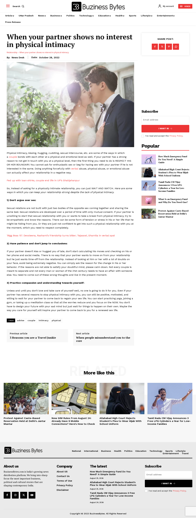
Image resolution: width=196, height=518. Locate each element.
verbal (74, 168)
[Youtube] (32, 495)
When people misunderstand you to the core (103, 339)
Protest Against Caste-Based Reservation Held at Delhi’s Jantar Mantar (173, 213)
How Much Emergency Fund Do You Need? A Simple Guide (172, 159)
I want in (163, 128)
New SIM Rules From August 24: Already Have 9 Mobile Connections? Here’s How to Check (73, 421)
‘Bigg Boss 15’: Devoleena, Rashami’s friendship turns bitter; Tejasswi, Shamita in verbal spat (61, 235)
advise (20, 320)
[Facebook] (155, 47)
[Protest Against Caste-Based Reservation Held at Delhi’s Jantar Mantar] (148, 214)
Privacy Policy (176, 136)
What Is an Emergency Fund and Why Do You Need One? (173, 201)
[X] (162, 47)
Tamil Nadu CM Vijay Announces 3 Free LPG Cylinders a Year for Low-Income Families (171, 186)
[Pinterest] (169, 47)
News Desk (18, 57)
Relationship (12, 52)
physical (56, 320)
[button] (19, 6)
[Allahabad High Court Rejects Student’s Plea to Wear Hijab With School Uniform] (148, 172)
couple (13, 156)
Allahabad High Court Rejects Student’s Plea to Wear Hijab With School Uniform (173, 172)
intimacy (43, 320)
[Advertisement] (165, 81)
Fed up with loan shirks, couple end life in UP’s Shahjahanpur (43, 180)
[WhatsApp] (176, 47)
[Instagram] (15, 495)
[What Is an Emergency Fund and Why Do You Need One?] (148, 201)
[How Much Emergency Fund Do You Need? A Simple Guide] (148, 159)
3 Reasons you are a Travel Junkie (33, 337)
